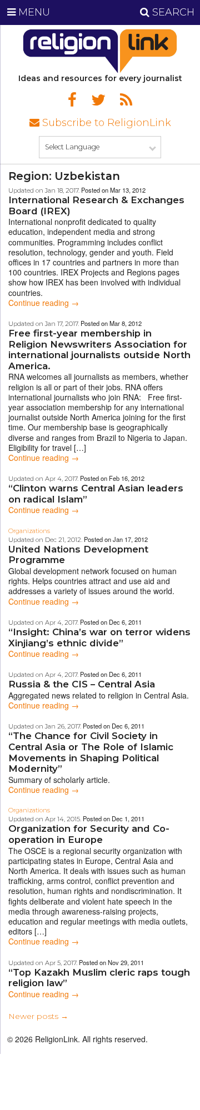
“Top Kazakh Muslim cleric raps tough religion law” (99, 978)
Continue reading (43, 302)
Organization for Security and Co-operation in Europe (88, 834)
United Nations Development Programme (78, 555)
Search (171, 12)
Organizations (29, 531)
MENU (33, 12)
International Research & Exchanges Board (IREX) (96, 205)
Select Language (72, 147)
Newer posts (38, 1016)
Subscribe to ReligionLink (105, 123)
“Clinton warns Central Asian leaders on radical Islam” (95, 494)
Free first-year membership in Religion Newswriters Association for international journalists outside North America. (99, 349)
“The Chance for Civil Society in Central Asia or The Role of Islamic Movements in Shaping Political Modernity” (90, 752)
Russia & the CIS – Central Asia (81, 684)
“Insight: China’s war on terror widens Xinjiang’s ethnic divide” (99, 637)
